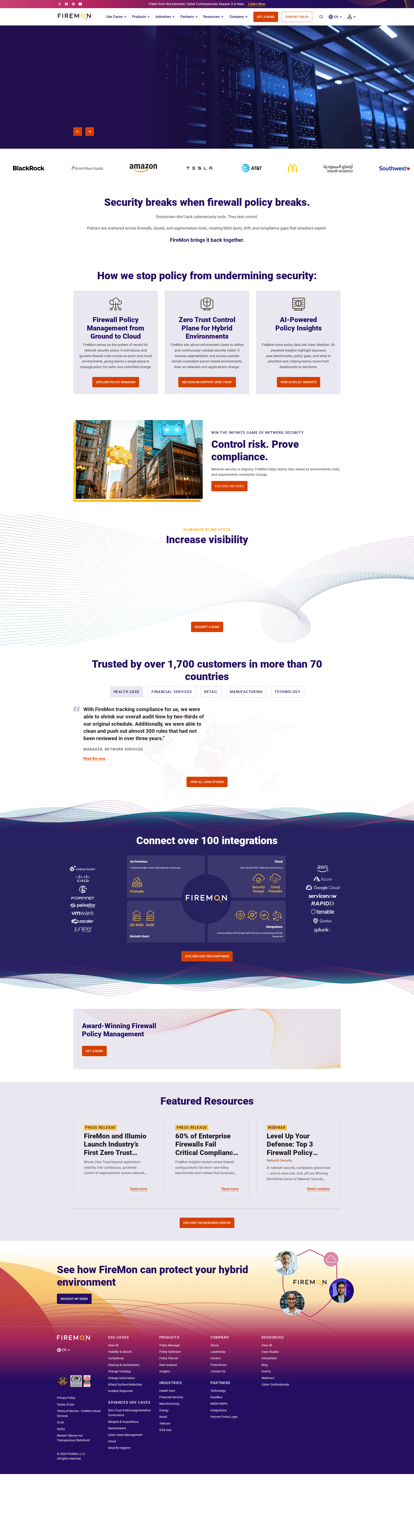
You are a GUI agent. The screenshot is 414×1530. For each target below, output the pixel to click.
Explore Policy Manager (115, 382)
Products (139, 17)
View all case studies (207, 782)
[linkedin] (73, 4)
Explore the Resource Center (207, 1223)
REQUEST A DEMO (207, 627)
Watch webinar (318, 1189)
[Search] (321, 17)
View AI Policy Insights (299, 382)
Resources (211, 17)
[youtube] (80, 4)
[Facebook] (66, 4)
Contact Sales (297, 17)
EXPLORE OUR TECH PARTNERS (207, 956)
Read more (138, 1189)
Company (236, 17)
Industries (163, 17)
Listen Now (256, 4)
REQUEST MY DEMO (74, 1299)
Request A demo (78, 114)
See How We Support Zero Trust (207, 382)
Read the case (94, 758)
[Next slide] (89, 131)
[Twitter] (59, 4)
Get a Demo (265, 17)
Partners (187, 17)
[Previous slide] (77, 131)
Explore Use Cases (229, 486)
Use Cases (114, 17)
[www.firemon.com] (74, 17)
